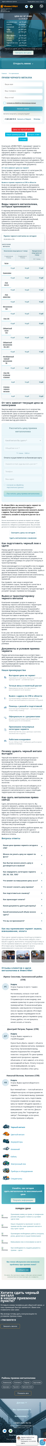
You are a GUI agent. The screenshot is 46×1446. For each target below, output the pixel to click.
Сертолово (37, 1382)
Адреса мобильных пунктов (9, 1)
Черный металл (18, 1127)
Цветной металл (17, 1134)
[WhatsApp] (10, 1431)
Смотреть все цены (23, 53)
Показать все (23, 1393)
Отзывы (23, 139)
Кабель (14, 1156)
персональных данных (29, 103)
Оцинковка (7, 273)
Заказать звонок (10, 1326)
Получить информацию (23, 1200)
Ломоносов (7, 1382)
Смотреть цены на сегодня (23, 533)
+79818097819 (8, 1319)
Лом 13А (6, 319)
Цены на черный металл (23, 129)
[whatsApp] (31, 6)
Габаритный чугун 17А (7, 330)
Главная (4, 73)
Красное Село (27, 1387)
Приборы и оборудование (22, 1171)
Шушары (6, 1387)
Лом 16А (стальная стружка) (6, 375)
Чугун (6, 263)
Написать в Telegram (24, 119)
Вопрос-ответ (34, 134)
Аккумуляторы (17, 1142)
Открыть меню (22, 63)
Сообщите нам (23, 1270)
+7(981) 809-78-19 (22, 1422)
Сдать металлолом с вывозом (23, 538)
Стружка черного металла (6, 389)
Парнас (27, 1382)
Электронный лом (18, 1164)
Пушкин (16, 1387)
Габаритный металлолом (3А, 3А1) (7, 344)
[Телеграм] (26, 6)
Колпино (17, 1382)
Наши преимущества (15, 134)
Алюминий (15, 1149)
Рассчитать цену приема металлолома (23, 493)
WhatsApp (37, 119)
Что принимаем (14, 73)
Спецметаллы (16, 1178)
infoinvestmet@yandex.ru (24, 1426)
